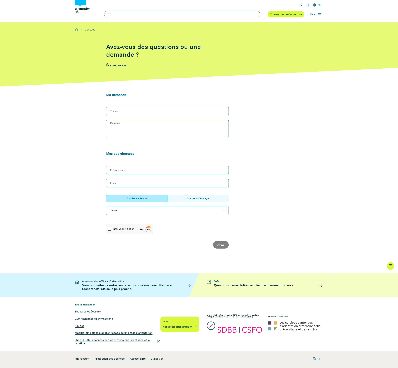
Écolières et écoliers (88, 311)
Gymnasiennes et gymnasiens (94, 318)
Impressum (82, 358)
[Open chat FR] (390, 266)
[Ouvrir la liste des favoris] (301, 5)
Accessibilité (138, 358)
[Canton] (167, 210)
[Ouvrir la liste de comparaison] (307, 5)
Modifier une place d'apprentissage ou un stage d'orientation (114, 333)
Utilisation (157, 358)
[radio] (136, 198)
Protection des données (109, 358)
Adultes (79, 326)
